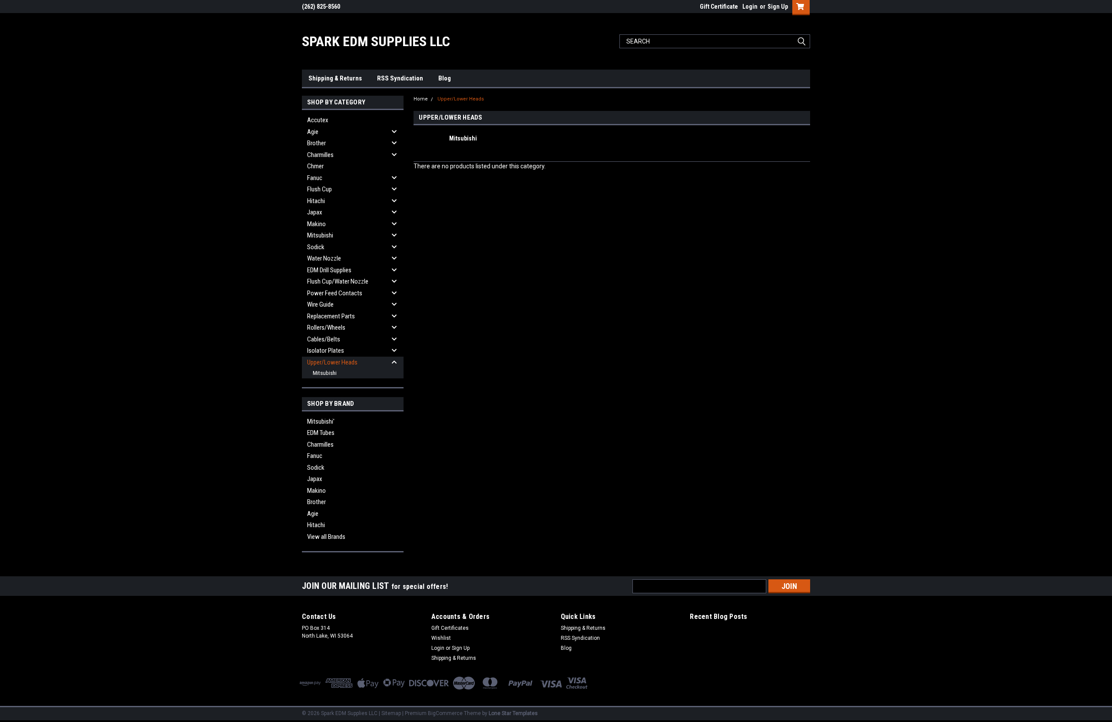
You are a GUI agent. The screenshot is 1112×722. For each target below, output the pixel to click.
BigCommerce (445, 713)
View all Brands (326, 537)
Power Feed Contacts (334, 293)
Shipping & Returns (335, 78)
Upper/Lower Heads (332, 362)
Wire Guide (320, 304)
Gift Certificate (719, 6)
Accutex (317, 120)
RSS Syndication (400, 78)
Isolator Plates (325, 350)
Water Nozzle (324, 258)
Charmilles (320, 155)
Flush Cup (319, 189)
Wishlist (441, 638)
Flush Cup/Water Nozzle (337, 281)
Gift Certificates (450, 628)
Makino (316, 224)
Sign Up (778, 6)
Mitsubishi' (320, 421)
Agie (312, 132)
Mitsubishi (320, 235)
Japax (314, 212)
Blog (444, 78)
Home (421, 99)
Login (750, 6)
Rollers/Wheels (326, 327)
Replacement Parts (331, 316)
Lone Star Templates (513, 713)
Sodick (315, 247)
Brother (316, 143)
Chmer (315, 166)
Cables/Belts (323, 339)
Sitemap (391, 713)
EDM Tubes (320, 433)
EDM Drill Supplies (329, 270)
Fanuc (314, 178)
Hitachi (316, 201)
